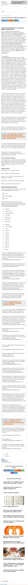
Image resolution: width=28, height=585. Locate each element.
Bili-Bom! (3, 2)
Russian (1, 584)
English (2, 11)
